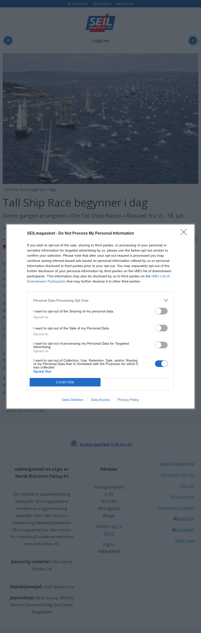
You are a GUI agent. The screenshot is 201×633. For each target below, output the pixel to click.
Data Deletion (72, 400)
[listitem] (100, 300)
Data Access (100, 400)
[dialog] (100, 316)
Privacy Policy (128, 400)
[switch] (161, 311)
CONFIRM (65, 382)
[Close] (185, 233)
